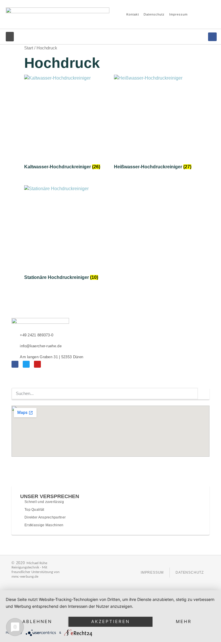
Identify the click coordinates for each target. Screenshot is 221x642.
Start (28, 48)
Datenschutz (154, 14)
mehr (184, 621)
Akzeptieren (110, 621)
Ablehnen (37, 621)
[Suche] (203, 393)
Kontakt (132, 14)
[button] (204, 14)
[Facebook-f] (212, 36)
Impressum (178, 14)
